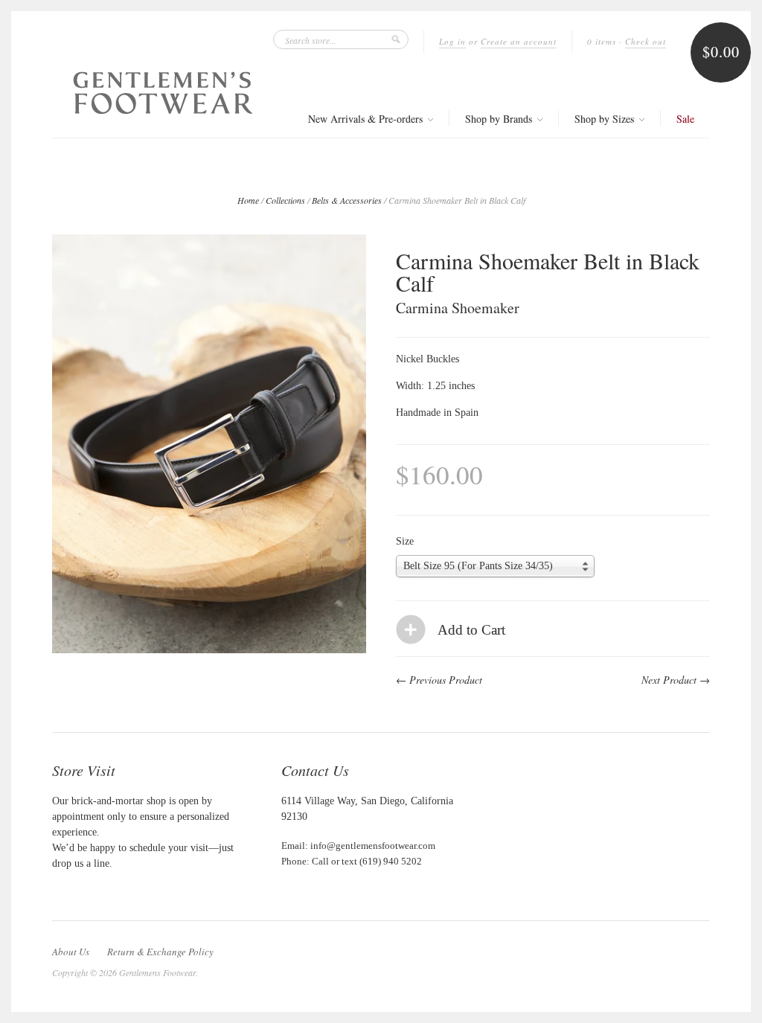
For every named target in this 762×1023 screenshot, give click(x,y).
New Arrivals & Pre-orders (367, 119)
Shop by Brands (500, 119)
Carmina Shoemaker (457, 308)
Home (248, 200)
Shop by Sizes (605, 119)
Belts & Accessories (347, 200)
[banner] (163, 93)
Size (405, 541)
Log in (452, 41)
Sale (685, 119)
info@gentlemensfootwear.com (372, 845)
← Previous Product (439, 680)
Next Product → (675, 680)
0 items (601, 41)
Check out (645, 41)
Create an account (519, 41)
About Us (70, 951)
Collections (285, 200)
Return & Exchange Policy (160, 951)
